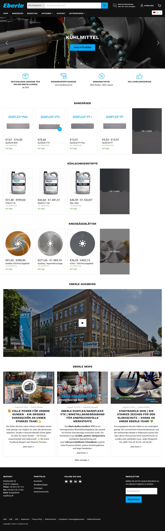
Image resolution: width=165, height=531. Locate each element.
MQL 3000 (74, 203)
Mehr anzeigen (81, 460)
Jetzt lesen (28, 447)
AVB (16, 519)
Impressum (25, 519)
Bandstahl (32, 13)
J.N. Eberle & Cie (11, 145)
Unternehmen (76, 13)
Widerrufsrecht (50, 519)
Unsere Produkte (82, 50)
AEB (10, 519)
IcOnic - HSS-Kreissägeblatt (81, 263)
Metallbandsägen (41, 485)
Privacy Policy (37, 519)
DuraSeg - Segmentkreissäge (50, 263)
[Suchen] (104, 5)
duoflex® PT (107, 143)
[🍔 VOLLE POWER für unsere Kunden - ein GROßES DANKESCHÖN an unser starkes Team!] (28, 388)
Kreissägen (38, 488)
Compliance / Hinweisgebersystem (71, 519)
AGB (4, 519)
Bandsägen (17, 13)
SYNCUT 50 (10, 203)
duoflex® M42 (11, 143)
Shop (5, 13)
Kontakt (61, 13)
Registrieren (134, 499)
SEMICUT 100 (44, 203)
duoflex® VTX (44, 143)
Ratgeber (47, 13)
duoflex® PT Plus (77, 143)
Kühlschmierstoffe (41, 492)
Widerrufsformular (94, 519)
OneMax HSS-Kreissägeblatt (17, 263)
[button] (7, 42)
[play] (82, 323)
